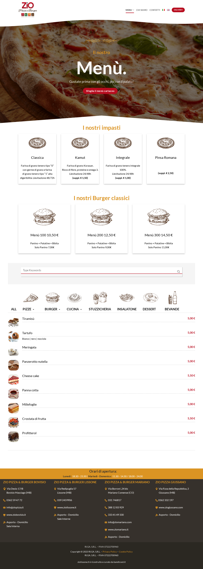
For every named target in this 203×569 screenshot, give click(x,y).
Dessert (149, 309)
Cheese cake (30, 376)
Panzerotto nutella (34, 361)
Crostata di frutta (34, 419)
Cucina (73, 309)
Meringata (29, 347)
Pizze (27, 309)
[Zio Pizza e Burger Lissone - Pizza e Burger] (34, 10)
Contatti (155, 10)
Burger (51, 309)
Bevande (172, 309)
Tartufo (27, 333)
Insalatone (127, 309)
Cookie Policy (126, 551)
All (13, 309)
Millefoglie (29, 404)
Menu (129, 10)
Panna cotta (30, 390)
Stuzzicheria (100, 309)
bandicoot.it (120, 562)
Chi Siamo (141, 10)
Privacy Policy (110, 551)
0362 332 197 (166, 500)
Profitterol (29, 433)
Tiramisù (28, 318)
